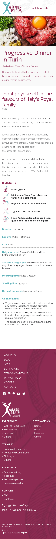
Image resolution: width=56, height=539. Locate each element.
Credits (5, 530)
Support (8, 490)
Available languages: (14, 262)
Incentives (9, 476)
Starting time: (10, 283)
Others (7, 436)
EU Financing (12, 368)
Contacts (10, 386)
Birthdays (9, 456)
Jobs (7, 364)
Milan (37, 429)
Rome (37, 426)
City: (4, 244)
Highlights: (9, 183)
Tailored (8, 444)
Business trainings (13, 472)
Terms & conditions (16, 373)
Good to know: (10, 298)
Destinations (41, 421)
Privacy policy (13, 377)
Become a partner (13, 479)
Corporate (9, 467)
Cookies (9, 382)
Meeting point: (10, 275)
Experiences (10, 421)
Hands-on (9, 433)
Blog (7, 359)
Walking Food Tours (14, 426)
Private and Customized (16, 452)
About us (10, 355)
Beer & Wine (10, 429)
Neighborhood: (10, 252)
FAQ (6, 495)
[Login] (46, 8)
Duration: (7, 229)
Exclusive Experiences (15, 449)
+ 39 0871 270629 (16, 505)
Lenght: (6, 237)
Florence (39, 433)
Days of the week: (12, 291)
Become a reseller (13, 483)
